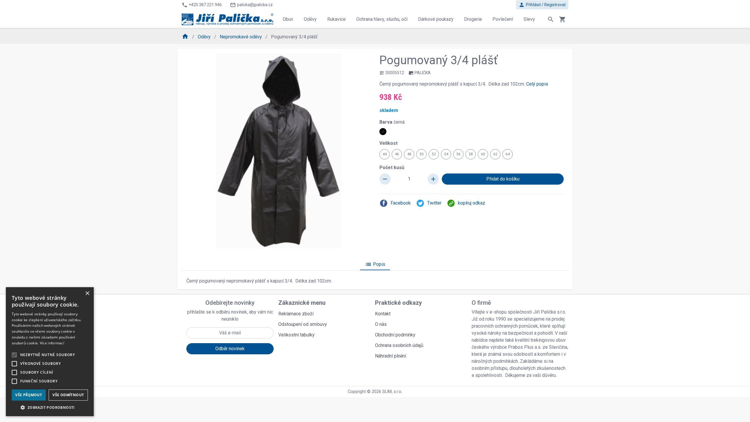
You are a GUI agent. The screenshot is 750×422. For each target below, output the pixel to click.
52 (434, 154)
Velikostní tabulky (296, 335)
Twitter (434, 203)
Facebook (401, 203)
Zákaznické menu (301, 302)
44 (385, 154)
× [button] (87, 293)
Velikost (388, 143)
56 (458, 154)
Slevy (529, 19)
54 (446, 154)
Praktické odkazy (398, 302)
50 (422, 154)
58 (471, 154)
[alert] (50, 351)
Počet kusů (391, 167)
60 (483, 154)
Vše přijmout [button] (28, 394)
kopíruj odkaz (471, 203)
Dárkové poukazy (436, 19)
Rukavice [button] (336, 19)
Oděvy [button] (310, 19)
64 (508, 154)
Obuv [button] (288, 19)
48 (409, 154)
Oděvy (205, 37)
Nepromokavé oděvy (241, 37)
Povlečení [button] (502, 19)
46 (397, 154)
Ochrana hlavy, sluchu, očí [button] (382, 19)
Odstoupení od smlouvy (302, 324)
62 (495, 154)
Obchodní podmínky (395, 335)
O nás (381, 324)
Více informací (52, 343)
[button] (50, 407)
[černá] (382, 131)
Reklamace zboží (295, 313)
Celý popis (537, 84)
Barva (392, 122)
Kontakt (383, 313)
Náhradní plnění (390, 356)
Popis (375, 264)
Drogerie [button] (473, 19)
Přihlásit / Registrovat (542, 5)
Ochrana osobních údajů (399, 345)
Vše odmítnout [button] (68, 394)
